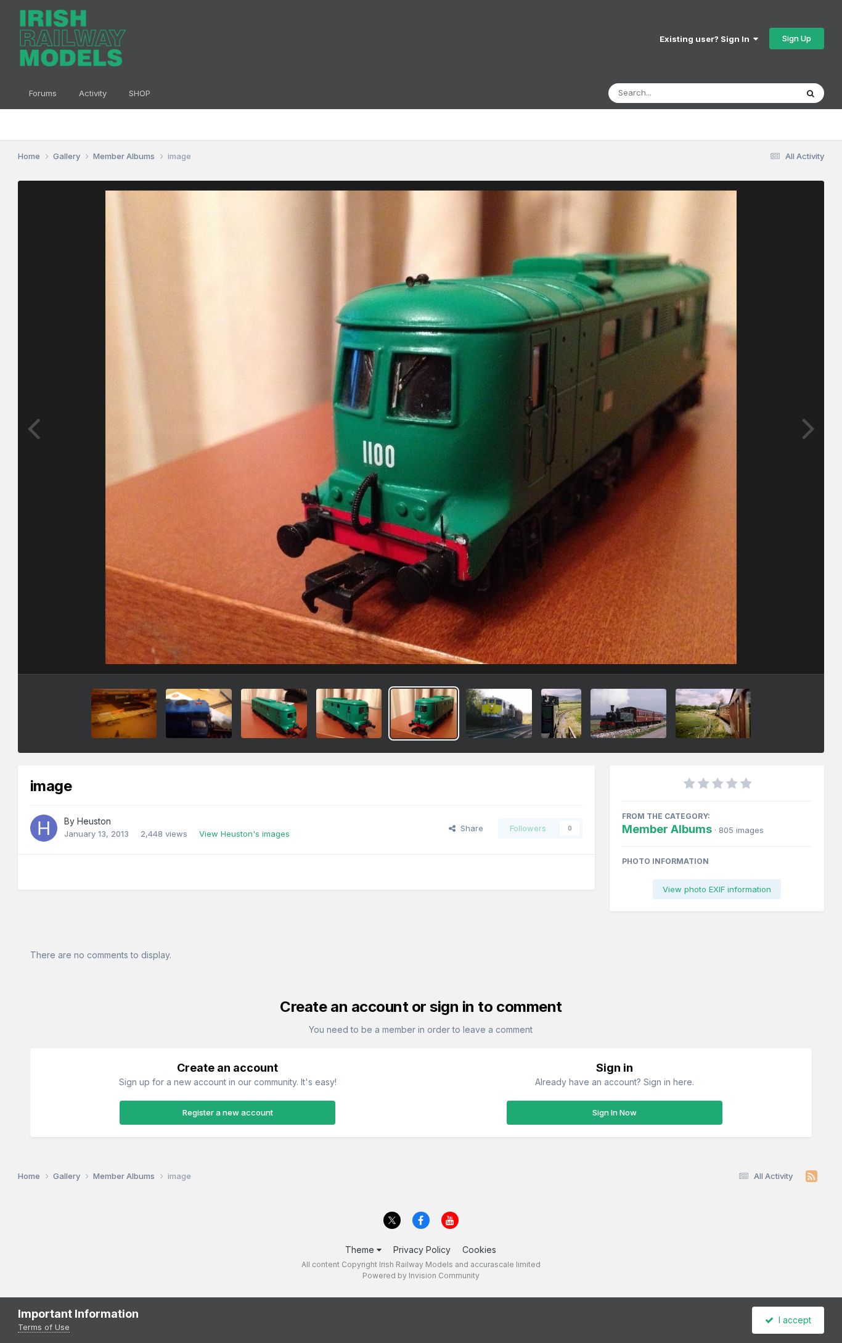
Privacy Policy (422, 1249)
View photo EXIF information (717, 889)
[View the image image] (274, 713)
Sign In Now (614, 1112)
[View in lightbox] (421, 427)
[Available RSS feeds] (811, 1176)
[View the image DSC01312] (199, 713)
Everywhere (758, 92)
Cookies (479, 1249)
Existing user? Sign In (706, 39)
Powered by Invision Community (421, 1275)
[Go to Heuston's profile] (43, 828)
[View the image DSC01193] (124, 713)
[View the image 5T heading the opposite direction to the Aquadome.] (713, 713)
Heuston (94, 821)
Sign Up (796, 38)
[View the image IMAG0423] (499, 713)
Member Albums (667, 829)
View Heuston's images (244, 834)
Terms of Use (44, 1327)
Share (469, 828)
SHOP (139, 93)
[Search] (810, 93)
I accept (792, 1320)
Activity (93, 93)
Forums (43, 93)
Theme (361, 1249)
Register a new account (227, 1112)
